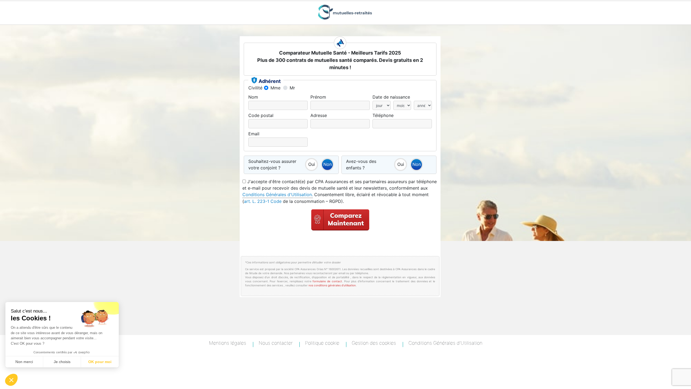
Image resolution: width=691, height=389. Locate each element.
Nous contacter (276, 343)
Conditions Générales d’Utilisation (445, 343)
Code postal (260, 115)
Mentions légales (227, 343)
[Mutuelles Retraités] (345, 12)
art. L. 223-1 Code (263, 201)
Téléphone (383, 115)
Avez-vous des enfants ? (361, 164)
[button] (11, 379)
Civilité (255, 87)
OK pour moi (99, 362)
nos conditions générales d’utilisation (332, 285)
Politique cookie (322, 343)
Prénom (318, 97)
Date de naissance (391, 97)
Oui (309, 163)
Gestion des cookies (374, 343)
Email (253, 133)
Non (326, 163)
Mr (292, 87)
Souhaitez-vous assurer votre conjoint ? (272, 164)
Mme (275, 87)
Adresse (318, 115)
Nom (253, 97)
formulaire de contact (327, 281)
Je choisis (62, 362)
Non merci (24, 362)
